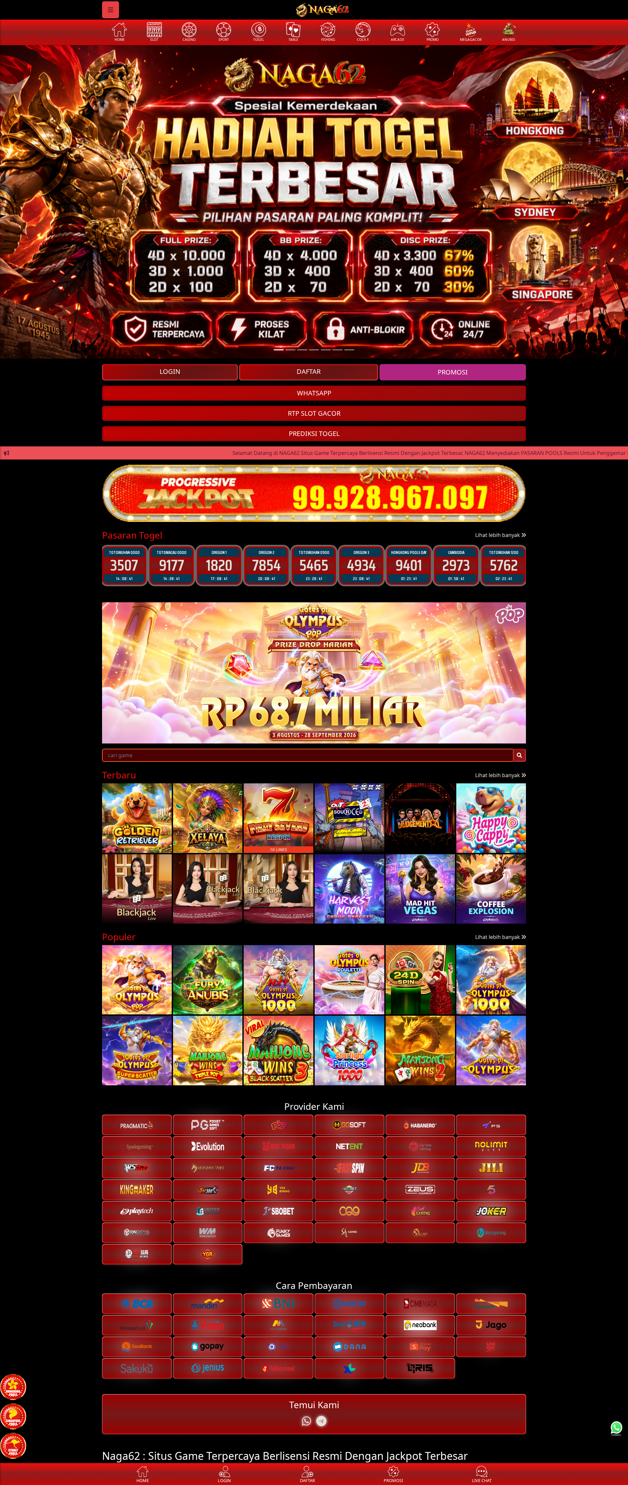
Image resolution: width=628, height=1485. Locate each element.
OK (314, 796)
